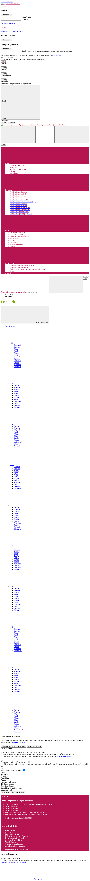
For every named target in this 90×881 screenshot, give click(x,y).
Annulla (4, 123)
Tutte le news (9, 326)
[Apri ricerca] (71, 134)
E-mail (24, 51)
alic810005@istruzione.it (27, 812)
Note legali (9, 832)
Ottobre (16, 363)
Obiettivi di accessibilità (13, 840)
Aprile (16, 351)
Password (25, 19)
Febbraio (17, 347)
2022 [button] (12, 505)
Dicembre (17, 367)
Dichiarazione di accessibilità (15, 838)
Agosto (17, 359)
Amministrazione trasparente (15, 846)
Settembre (17, 361)
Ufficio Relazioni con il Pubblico (16, 836)
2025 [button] (12, 384)
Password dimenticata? (9, 23)
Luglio (17, 357)
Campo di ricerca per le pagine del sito (14, 292)
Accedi (4, 6)
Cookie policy (10, 830)
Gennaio (17, 345)
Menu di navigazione (41, 322)
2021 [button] (12, 546)
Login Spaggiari (57, 55)
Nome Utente (26, 17)
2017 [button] (12, 708)
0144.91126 (12, 806)
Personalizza (6, 746)
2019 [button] (12, 627)
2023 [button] (12, 465)
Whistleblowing (10, 842)
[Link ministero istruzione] (10, 4)
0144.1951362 (13, 808)
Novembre (17, 365)
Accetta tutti (34, 746)
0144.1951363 (13, 810)
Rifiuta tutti (18, 746)
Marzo (16, 349)
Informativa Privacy (12, 834)
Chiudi (4, 67)
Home (85, 277)
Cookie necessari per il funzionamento (14, 762)
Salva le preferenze (18, 792)
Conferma (12, 123)
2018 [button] (12, 668)
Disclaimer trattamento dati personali (13, 862)
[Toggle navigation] (18, 134)
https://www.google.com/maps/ (12, 770)
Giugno (17, 355)
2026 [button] (12, 343)
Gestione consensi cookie (14, 844)
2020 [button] (12, 586)
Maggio (16, 353)
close (3, 144)
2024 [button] (12, 424)
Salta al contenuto (7, 2)
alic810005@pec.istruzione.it (28, 814)
